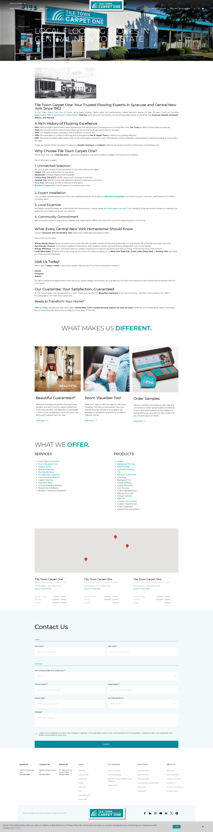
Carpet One (39, 19)
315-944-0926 (89, 586)
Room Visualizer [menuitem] (114, 771)
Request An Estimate (180, 9)
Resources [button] (29, 9)
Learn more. (15, 828)
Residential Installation (48, 488)
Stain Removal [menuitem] (143, 771)
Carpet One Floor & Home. (39, 813)
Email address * (114, 684)
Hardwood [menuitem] (82, 779)
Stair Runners (123, 488)
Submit (106, 744)
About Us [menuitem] (170, 771)
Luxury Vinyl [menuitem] (83, 775)
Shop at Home (44, 467)
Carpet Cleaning (45, 480)
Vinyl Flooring (123, 467)
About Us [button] (43, 9)
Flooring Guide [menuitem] (143, 779)
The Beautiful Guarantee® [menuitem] (147, 783)
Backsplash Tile (124, 480)
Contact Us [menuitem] (171, 783)
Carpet (120, 461)
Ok (176, 827)
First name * (39, 646)
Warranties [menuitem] (141, 787)
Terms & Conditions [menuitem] (175, 787)
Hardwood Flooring (126, 464)
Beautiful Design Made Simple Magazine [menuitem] (120, 780)
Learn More (40, 420)
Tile (118, 472)
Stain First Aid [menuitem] (142, 775)
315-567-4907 (138, 586)
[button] (194, 8)
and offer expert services (115, 208)
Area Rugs (122, 477)
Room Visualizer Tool (47, 464)
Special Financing (46, 469)
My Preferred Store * (116, 698)
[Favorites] (199, 8)
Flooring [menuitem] (81, 771)
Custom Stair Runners (127, 501)
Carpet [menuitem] (81, 783)
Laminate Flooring (125, 469)
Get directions (54, 586)
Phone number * (41, 684)
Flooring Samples (46, 472)
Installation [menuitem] (141, 791)
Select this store (43, 589)
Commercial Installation (49, 477)
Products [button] (14, 9)
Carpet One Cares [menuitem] (174, 779)
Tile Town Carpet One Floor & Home (54, 112)
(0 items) (203, 8)
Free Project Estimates (48, 461)
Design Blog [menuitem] (113, 785)
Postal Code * (40, 698)
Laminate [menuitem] (82, 787)
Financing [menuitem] (82, 799)
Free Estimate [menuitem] (84, 795)
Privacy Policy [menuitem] (172, 791)
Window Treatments (126, 475)
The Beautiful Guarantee (49, 475)
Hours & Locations (157, 9)
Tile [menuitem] (79, 791)
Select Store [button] (16, 3)
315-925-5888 (40, 586)
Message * (39, 712)
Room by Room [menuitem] (173, 775)
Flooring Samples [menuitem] (115, 775)
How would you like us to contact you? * (50, 670)
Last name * (112, 646)
